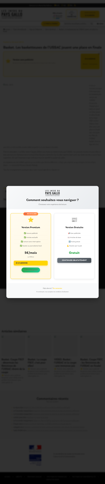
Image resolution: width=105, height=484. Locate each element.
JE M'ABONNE (22, 263)
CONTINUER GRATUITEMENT (74, 260)
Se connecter (57, 288)
